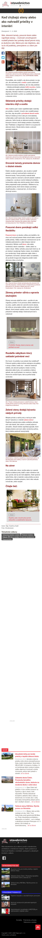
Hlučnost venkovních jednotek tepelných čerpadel (24, 903)
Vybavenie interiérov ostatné (11, 535)
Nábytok (5, 537)
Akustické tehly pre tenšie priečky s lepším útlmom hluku (24, 870)
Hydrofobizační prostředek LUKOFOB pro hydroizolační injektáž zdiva (24, 910)
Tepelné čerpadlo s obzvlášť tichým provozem (25, 896)
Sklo (7, 109)
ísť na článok (25, 773)
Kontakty (19, 920)
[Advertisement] (21, 631)
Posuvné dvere (11, 235)
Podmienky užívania (29, 920)
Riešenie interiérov (27, 535)
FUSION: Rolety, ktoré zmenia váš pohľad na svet (21, 346)
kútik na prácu (30, 87)
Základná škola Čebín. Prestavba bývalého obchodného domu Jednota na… (24, 876)
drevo (24, 244)
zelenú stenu (28, 420)
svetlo (24, 82)
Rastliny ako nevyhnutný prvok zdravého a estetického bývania (20, 519)
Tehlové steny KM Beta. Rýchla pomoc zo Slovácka (24, 883)
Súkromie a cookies (30, 922)
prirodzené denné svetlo (30, 113)
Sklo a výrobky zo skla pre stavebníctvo (22, 537)
